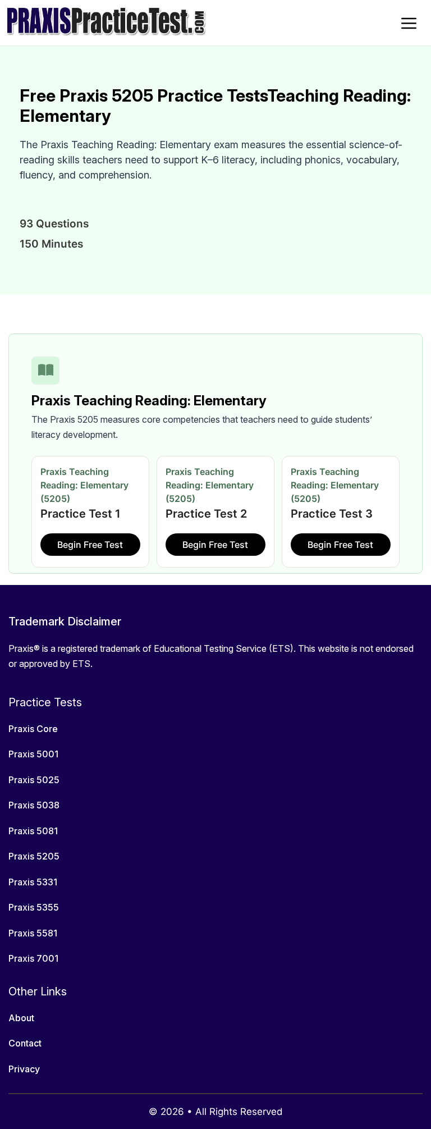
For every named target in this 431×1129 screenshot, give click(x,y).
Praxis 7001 (33, 958)
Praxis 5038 (33, 805)
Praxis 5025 (33, 779)
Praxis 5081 (33, 831)
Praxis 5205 (33, 856)
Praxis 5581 (32, 933)
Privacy (24, 1069)
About (21, 1017)
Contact (25, 1043)
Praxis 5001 (33, 754)
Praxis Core (33, 728)
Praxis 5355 (33, 907)
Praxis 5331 (32, 882)
